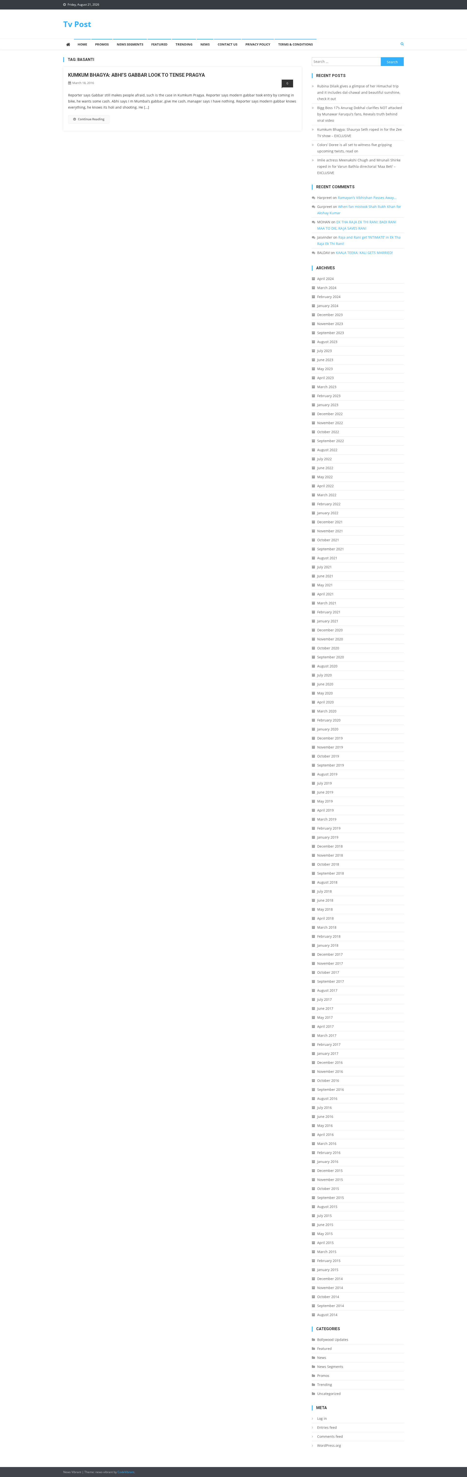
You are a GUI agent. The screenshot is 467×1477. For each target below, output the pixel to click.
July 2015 (324, 1215)
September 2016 (330, 1089)
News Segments (130, 44)
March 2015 (326, 1251)
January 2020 (327, 729)
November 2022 (330, 423)
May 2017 (325, 1017)
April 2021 (325, 594)
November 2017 (330, 963)
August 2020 (327, 666)
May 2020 (325, 693)
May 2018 (325, 909)
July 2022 (324, 459)
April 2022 (325, 486)
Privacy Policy (257, 44)
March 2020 (326, 711)
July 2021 (324, 567)
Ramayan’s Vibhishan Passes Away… (367, 197)
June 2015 (325, 1224)
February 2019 (329, 828)
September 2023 (330, 332)
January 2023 (327, 404)
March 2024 (326, 287)
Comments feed (330, 1436)
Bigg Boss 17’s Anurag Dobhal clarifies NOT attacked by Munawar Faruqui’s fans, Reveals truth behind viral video (359, 114)
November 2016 (330, 1071)
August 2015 (327, 1206)
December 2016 (330, 1062)
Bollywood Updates (332, 1339)
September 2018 (330, 873)
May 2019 (325, 801)
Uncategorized (329, 1393)
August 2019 (327, 774)
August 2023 (327, 341)
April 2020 (325, 702)
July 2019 (324, 783)
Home (82, 44)
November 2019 (330, 747)
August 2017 (327, 990)
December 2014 (330, 1278)
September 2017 (330, 981)
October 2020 (328, 648)
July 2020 (324, 675)
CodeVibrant (125, 1472)
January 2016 (327, 1161)
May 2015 (325, 1233)
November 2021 (330, 531)
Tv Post (77, 24)
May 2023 (325, 368)
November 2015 (330, 1179)
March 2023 (326, 386)
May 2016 (325, 1125)
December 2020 (330, 630)
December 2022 (330, 413)
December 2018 (330, 846)
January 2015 (327, 1269)
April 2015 (325, 1242)
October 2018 (328, 864)
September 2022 (330, 441)
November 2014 (330, 1287)
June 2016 (325, 1116)
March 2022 (326, 495)
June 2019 (325, 792)
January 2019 (327, 837)
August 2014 (327, 1314)
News (205, 44)
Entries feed (327, 1427)
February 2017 (329, 1044)
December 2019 (330, 738)
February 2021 (329, 612)
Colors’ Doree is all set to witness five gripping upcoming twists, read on (354, 147)
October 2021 (328, 540)
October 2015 (328, 1188)
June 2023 (325, 359)
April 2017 (325, 1026)
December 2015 (330, 1170)
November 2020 (330, 639)
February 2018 (329, 936)
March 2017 (326, 1035)
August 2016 (327, 1098)
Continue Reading (91, 119)
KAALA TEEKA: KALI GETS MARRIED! (364, 252)
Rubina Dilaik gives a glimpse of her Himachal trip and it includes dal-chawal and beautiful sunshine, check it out (358, 92)
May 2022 (325, 477)
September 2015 (330, 1197)
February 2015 (329, 1260)
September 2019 (330, 765)
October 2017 (328, 972)
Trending (184, 44)
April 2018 (325, 918)
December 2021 (330, 522)
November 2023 (330, 323)
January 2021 (327, 621)
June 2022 (325, 468)
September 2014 (330, 1305)
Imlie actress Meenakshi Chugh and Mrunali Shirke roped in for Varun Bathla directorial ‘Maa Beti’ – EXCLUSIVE (359, 166)
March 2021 (326, 603)
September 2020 (330, 657)
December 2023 (330, 314)
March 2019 (326, 819)
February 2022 (329, 504)
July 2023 (324, 350)
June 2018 (325, 900)
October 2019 (328, 756)
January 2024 (327, 305)
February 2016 (329, 1152)
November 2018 (330, 855)
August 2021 (327, 558)
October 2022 (328, 432)
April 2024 (325, 278)
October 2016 (328, 1080)
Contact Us (227, 44)
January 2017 (327, 1053)
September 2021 (330, 549)
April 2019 (325, 810)
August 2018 (327, 882)
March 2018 (326, 927)
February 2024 (329, 296)
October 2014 (328, 1296)
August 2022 (327, 450)
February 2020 (329, 720)
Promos (102, 44)
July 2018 (324, 891)
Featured (159, 44)
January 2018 (327, 945)
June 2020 (325, 684)
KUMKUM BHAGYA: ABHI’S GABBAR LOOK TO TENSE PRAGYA (136, 75)
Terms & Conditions (295, 44)
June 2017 (325, 1008)
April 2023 (325, 377)
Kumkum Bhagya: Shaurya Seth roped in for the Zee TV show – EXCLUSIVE (359, 132)
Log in (322, 1418)
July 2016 (324, 1107)
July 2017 (324, 999)
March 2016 (326, 1143)
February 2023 (329, 395)
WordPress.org (329, 1445)
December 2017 (330, 954)
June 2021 (325, 576)
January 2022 (327, 513)
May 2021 (325, 585)
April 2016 (325, 1134)
